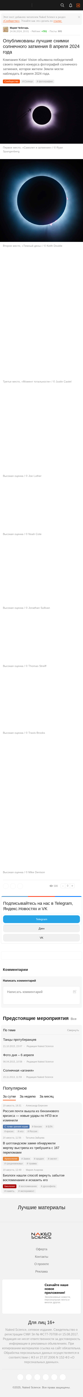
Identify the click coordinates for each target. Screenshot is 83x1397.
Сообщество (11, 81)
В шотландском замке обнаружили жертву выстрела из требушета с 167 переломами (31, 1147)
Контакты (41, 1256)
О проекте (41, 1264)
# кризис (9, 1131)
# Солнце (27, 81)
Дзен (42, 928)
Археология (10, 1158)
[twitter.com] (20, 1377)
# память (9, 1191)
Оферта (41, 1249)
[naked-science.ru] (62, 1377)
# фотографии (45, 81)
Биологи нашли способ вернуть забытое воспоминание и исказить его (33, 1178)
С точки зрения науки (16, 1126)
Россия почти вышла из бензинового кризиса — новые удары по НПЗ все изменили (31, 1115)
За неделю (28, 1096)
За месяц (47, 1096)
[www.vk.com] (28, 1377)
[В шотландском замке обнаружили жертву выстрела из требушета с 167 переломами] (74, 1148)
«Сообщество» (11, 20)
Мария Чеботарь (19, 28)
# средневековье (13, 1163)
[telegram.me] (54, 1377)
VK (41, 937)
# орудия (39, 1158)
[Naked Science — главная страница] (20, 5)
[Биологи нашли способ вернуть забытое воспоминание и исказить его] (74, 1180)
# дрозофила (48, 1186)
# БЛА (49, 1126)
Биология (9, 1186)
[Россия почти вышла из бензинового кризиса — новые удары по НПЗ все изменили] (74, 1116)
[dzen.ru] (45, 1377)
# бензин (37, 1126)
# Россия (32, 1131)
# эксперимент (26, 1191)
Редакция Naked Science (40, 1046)
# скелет (52, 1158)
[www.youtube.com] (37, 1377)
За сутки (9, 1096)
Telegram (41, 919)
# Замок (25, 1158)
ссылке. (57, 20)
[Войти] (78, 5)
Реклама (41, 1271)
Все (73, 1019)
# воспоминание (28, 1186)
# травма (32, 1163)
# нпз (21, 1131)
